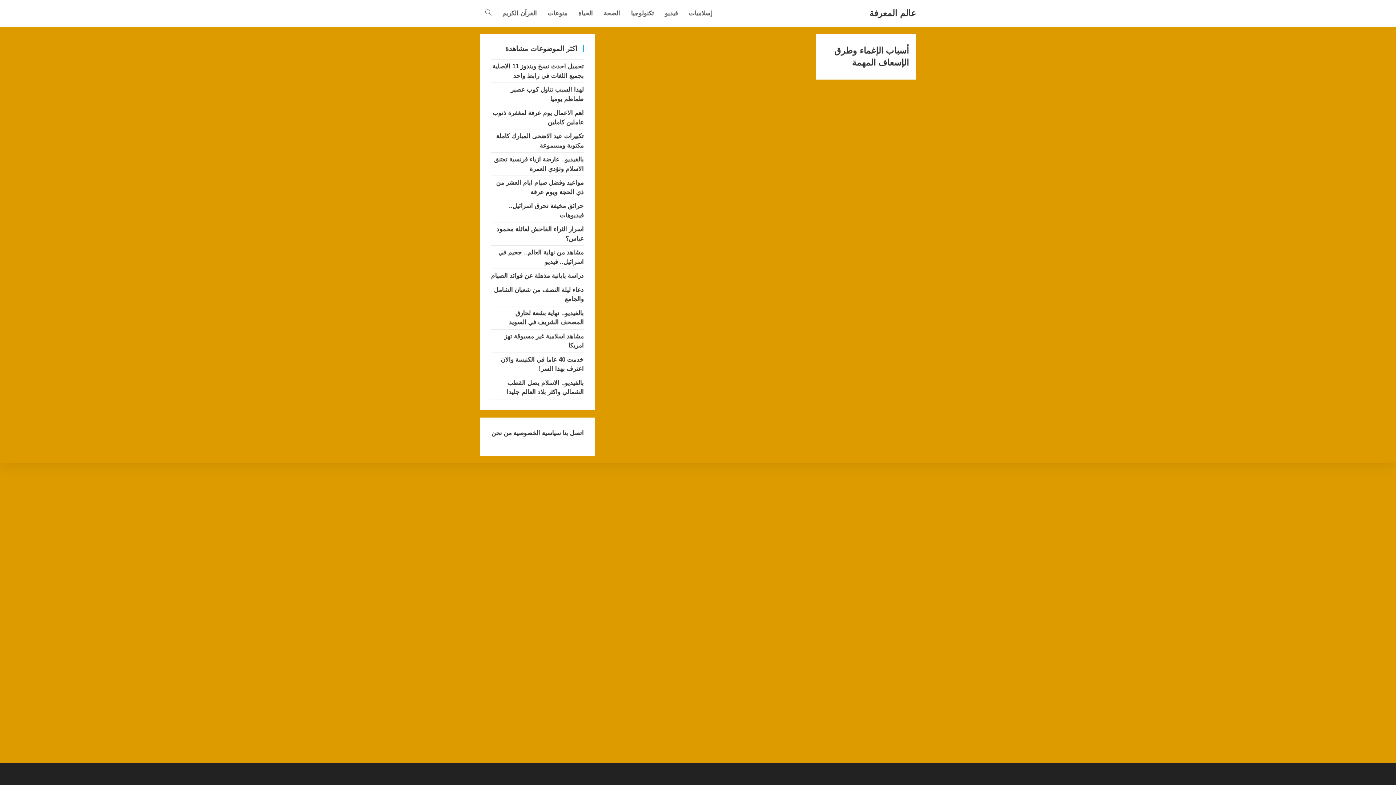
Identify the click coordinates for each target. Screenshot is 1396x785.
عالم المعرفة (893, 13)
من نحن (502, 433)
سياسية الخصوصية (536, 433)
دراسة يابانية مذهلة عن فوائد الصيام (537, 275)
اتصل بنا (572, 433)
